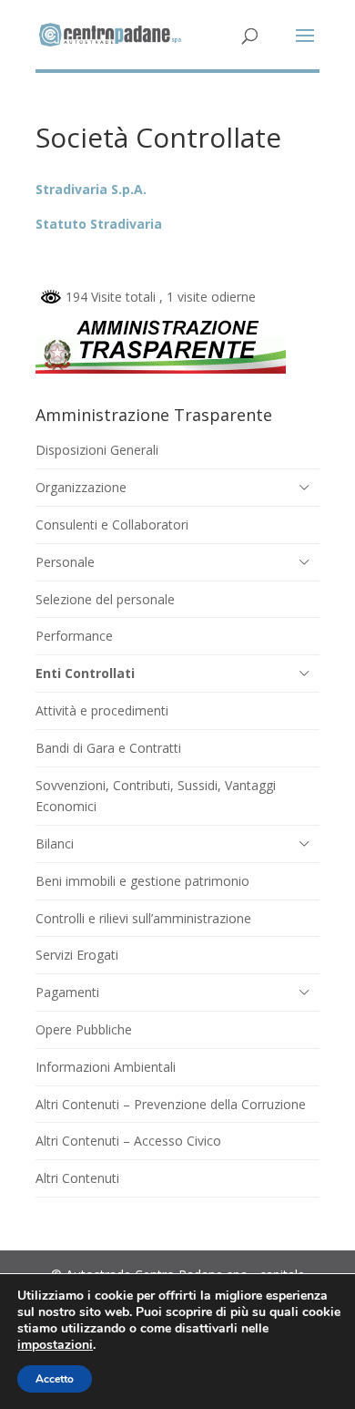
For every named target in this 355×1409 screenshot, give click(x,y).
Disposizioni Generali (97, 449)
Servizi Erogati (77, 954)
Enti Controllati (85, 673)
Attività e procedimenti (102, 710)
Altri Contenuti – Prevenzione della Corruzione (171, 1104)
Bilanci (55, 843)
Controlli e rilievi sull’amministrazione (143, 918)
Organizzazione (81, 487)
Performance (74, 635)
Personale (65, 562)
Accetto (55, 1379)
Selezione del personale (105, 599)
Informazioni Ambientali (106, 1066)
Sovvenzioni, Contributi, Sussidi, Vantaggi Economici (156, 796)
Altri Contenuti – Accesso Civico (128, 1140)
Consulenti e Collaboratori (112, 524)
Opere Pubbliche (84, 1029)
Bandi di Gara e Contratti (108, 747)
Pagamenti (67, 992)
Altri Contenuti (77, 1178)
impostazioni (55, 1345)
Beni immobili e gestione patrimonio (142, 881)
